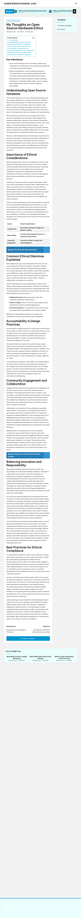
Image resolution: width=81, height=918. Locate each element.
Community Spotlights (64, 25)
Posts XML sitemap (10, 911)
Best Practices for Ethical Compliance (19, 54)
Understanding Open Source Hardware (19, 42)
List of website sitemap (11, 906)
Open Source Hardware (13, 21)
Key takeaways (13, 40)
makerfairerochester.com (20, 3)
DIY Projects (61, 29)
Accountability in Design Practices (17, 48)
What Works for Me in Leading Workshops (17, 657)
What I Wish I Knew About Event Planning (40, 657)
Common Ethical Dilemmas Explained (18, 46)
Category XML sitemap (11, 909)
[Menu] (76, 3)
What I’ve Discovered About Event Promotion (20, 11)
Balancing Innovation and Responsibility (19, 52)
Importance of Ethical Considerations (19, 44)
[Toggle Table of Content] (32, 38)
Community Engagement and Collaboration (20, 50)
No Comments (29, 32)
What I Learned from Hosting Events (52, 11)
